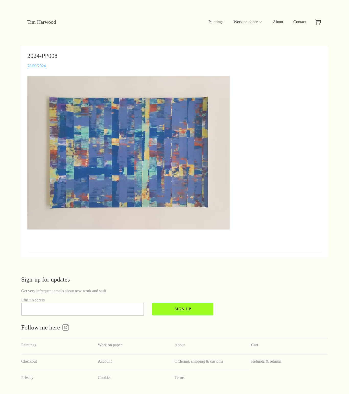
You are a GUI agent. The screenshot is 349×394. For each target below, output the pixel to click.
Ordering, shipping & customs (199, 361)
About (180, 345)
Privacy (27, 377)
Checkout (29, 361)
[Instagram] (66, 327)
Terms (179, 377)
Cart (254, 345)
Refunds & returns (266, 361)
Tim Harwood (41, 22)
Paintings (28, 345)
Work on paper (110, 345)
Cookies (104, 377)
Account (105, 361)
